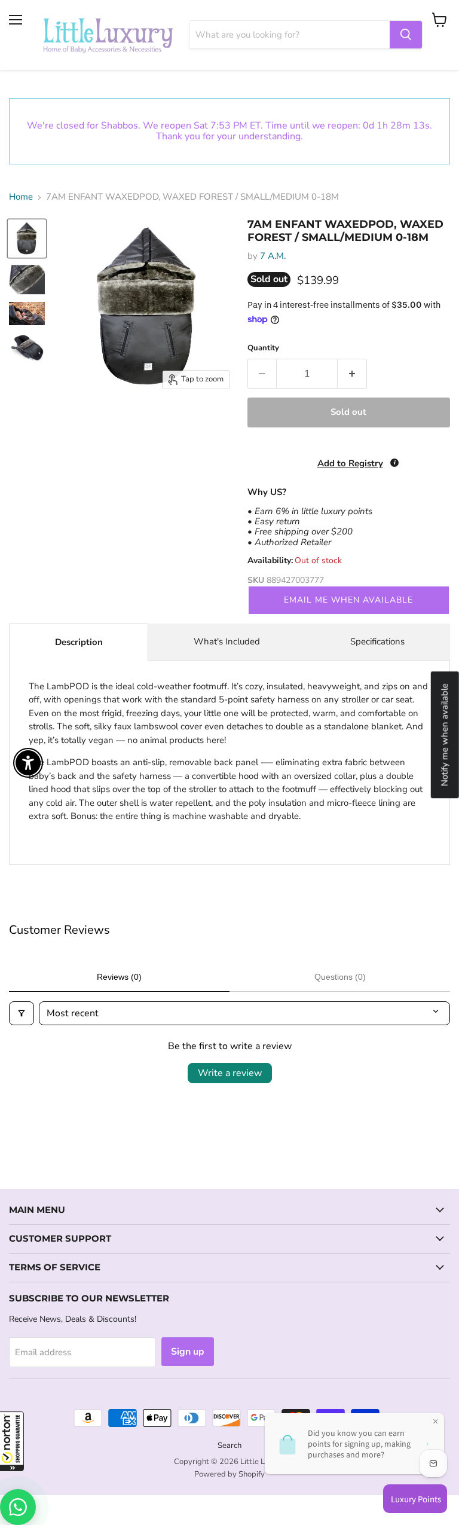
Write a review (230, 1073)
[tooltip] (394, 463)
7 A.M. (273, 256)
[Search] (406, 34)
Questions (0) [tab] (340, 977)
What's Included (227, 641)
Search (229, 1445)
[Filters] (21, 1013)
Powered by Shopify (229, 1474)
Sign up (187, 1351)
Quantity (263, 348)
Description (79, 642)
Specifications (377, 641)
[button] (12, 1441)
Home (21, 197)
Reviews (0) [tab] (119, 977)
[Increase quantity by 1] (352, 374)
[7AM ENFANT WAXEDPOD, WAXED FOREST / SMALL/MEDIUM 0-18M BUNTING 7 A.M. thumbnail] (27, 238)
